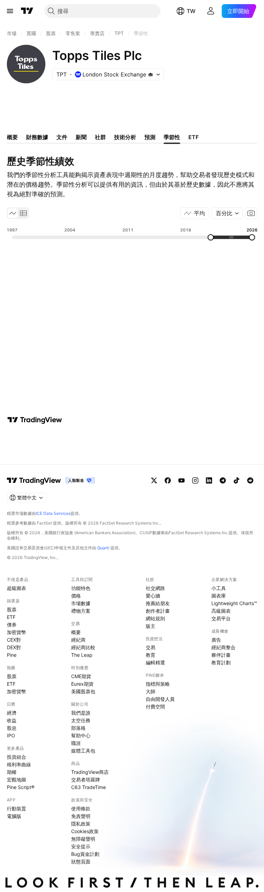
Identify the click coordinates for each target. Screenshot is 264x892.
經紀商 (78, 640)
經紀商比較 (83, 647)
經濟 (11, 713)
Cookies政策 (85, 831)
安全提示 (80, 846)
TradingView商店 (90, 772)
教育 (150, 655)
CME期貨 (81, 676)
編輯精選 (155, 662)
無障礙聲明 (83, 839)
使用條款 (80, 808)
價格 (76, 596)
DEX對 (14, 647)
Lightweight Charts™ (234, 603)
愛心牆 (153, 596)
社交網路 (155, 588)
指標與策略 (158, 684)
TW (191, 11)
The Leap (81, 655)
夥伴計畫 (221, 655)
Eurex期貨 (82, 684)
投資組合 (16, 757)
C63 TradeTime (88, 787)
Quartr (103, 547)
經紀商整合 (223, 647)
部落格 (78, 728)
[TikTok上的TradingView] (236, 480)
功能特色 (80, 588)
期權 (11, 772)
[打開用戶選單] (211, 11)
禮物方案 (80, 611)
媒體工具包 (83, 751)
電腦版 (14, 816)
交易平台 (221, 618)
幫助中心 (80, 735)
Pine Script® (20, 787)
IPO (11, 735)
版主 (150, 626)
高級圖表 (221, 611)
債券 (11, 624)
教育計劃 (221, 662)
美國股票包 (83, 691)
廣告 (216, 640)
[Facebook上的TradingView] (168, 480)
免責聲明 (80, 816)
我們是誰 (80, 713)
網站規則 (155, 618)
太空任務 (80, 720)
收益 (11, 720)
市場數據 (80, 603)
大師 (150, 691)
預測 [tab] (149, 137)
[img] (150, 74)
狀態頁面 (80, 861)
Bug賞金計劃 (85, 854)
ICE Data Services (53, 513)
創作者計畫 (158, 611)
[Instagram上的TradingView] (195, 480)
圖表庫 (218, 596)
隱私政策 (80, 824)
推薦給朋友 (158, 603)
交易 (150, 647)
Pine (11, 655)
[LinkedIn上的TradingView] (209, 480)
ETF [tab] (193, 137)
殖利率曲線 (19, 764)
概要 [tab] (12, 137)
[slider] (211, 237)
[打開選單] (10, 11)
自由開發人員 (160, 699)
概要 (76, 632)
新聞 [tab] (81, 137)
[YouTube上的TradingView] (181, 480)
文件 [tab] (61, 137)
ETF (11, 617)
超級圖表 (16, 588)
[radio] (13, 213)
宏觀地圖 (16, 779)
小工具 (218, 588)
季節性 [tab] (172, 137)
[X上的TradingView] (154, 480)
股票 (11, 609)
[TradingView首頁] (27, 11)
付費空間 (155, 706)
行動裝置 (16, 808)
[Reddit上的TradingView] (250, 480)
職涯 (76, 743)
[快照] (251, 213)
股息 (11, 728)
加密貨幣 (16, 632)
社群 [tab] (100, 137)
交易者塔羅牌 (85, 779)
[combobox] (227, 213)
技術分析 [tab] (125, 137)
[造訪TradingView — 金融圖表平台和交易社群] (35, 420)
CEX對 (14, 640)
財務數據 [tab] (37, 137)
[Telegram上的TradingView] (223, 480)
